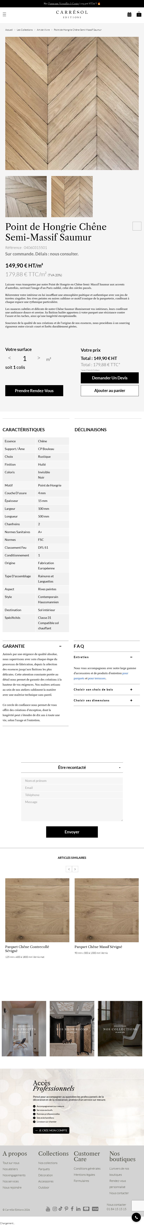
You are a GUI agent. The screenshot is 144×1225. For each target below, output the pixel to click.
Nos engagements (14, 1175)
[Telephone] (136, 1217)
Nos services (11, 1181)
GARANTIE (14, 646)
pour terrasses (97, 678)
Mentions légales (84, 1174)
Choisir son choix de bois (93, 689)
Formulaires (81, 1180)
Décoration (45, 1175)
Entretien (81, 657)
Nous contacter (119, 1193)
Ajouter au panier (109, 390)
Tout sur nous (11, 1163)
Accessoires (45, 1181)
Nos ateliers (10, 1169)
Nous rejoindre (12, 1187)
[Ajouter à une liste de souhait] (137, 226)
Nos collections (47, 1163)
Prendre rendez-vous (34, 390)
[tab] (35, 646)
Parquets (44, 1169)
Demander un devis (109, 377)
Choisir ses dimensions (92, 700)
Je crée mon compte (53, 1130)
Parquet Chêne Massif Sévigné (98, 947)
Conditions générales (87, 1168)
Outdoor (43, 1187)
